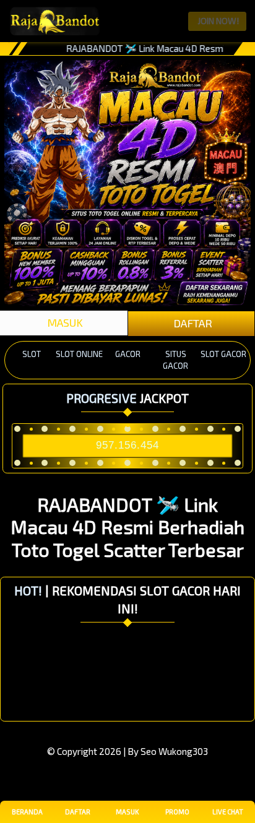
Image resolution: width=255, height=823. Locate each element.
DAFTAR (191, 323)
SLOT (31, 354)
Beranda (27, 812)
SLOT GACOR (223, 354)
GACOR (127, 354)
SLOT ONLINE (79, 354)
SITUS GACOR (175, 360)
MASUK (64, 322)
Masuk (127, 812)
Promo (177, 812)
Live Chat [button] (227, 812)
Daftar (77, 812)
